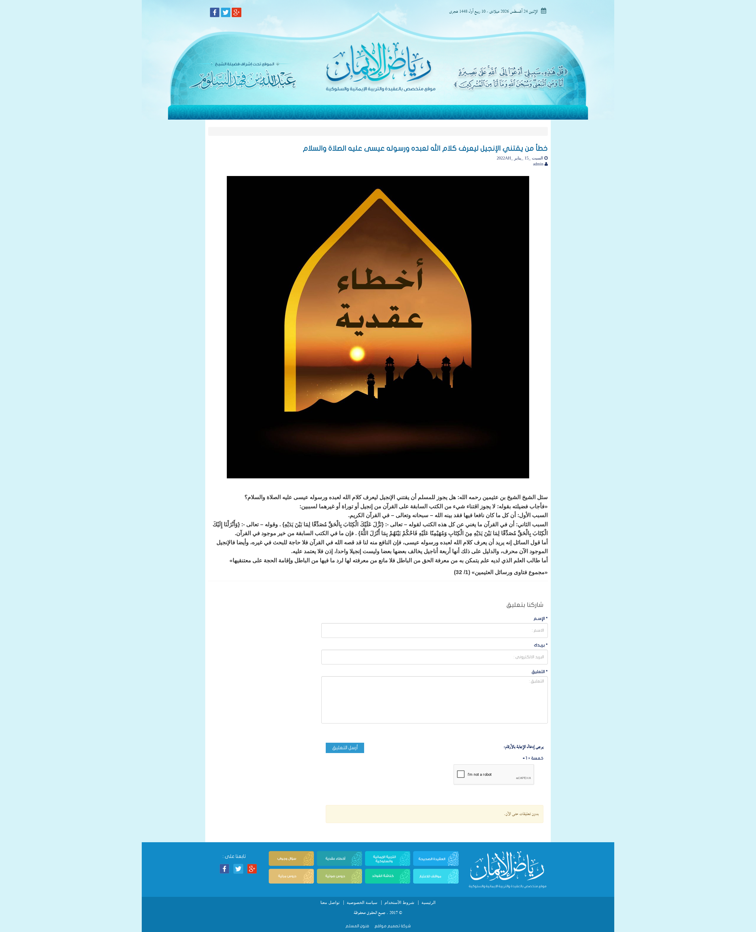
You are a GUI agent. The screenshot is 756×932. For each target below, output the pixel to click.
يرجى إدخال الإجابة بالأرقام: (523, 747)
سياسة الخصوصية (362, 902)
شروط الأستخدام (399, 902)
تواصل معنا (330, 902)
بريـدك (541, 645)
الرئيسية (428, 902)
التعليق (540, 671)
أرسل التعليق (345, 747)
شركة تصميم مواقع (392, 926)
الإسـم (541, 618)
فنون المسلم (357, 926)
